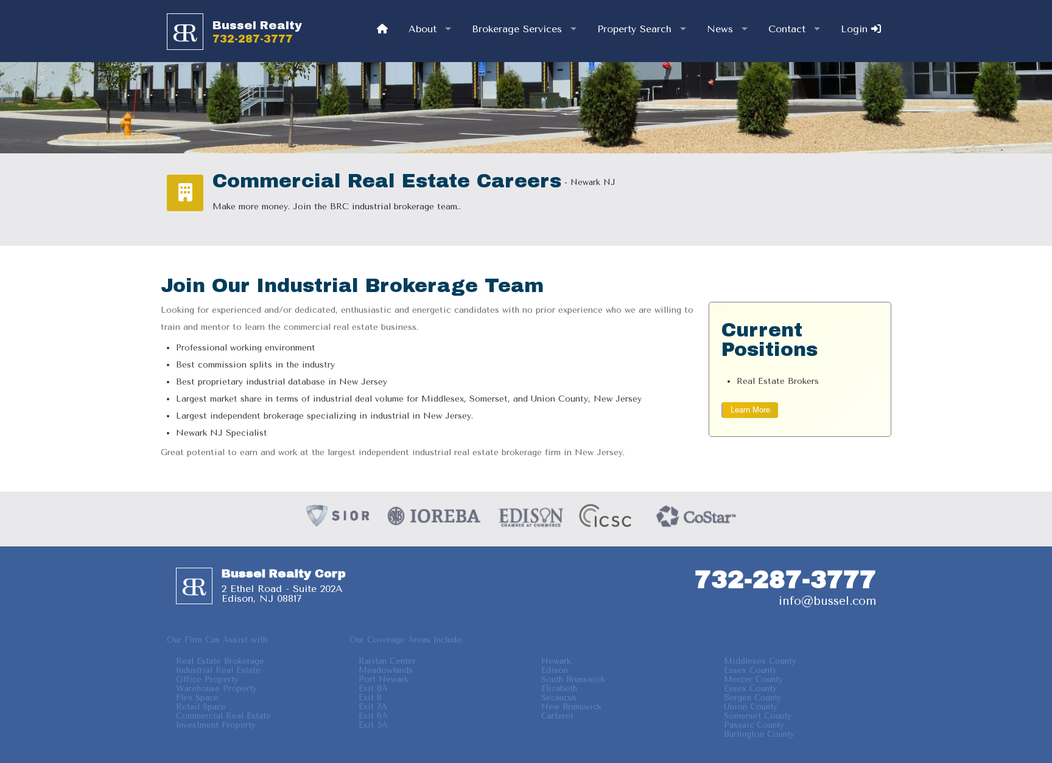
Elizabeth (559, 688)
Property (634, 29)
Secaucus (559, 697)
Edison (554, 670)
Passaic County (754, 725)
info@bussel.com (827, 601)
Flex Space (197, 697)
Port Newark (384, 679)
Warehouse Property (216, 688)
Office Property (207, 679)
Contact (786, 29)
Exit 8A (373, 688)
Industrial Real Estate (218, 670)
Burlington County (759, 734)
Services (517, 29)
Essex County (750, 670)
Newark (556, 661)
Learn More (750, 409)
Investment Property (216, 725)
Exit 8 (370, 697)
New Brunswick (571, 706)
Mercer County (753, 679)
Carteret (557, 715)
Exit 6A (373, 715)
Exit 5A (373, 725)
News (720, 29)
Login (856, 29)
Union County (750, 706)
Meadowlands (386, 670)
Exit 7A (373, 706)
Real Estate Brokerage (220, 661)
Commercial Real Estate (223, 715)
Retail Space (201, 706)
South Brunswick (573, 679)
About (423, 29)
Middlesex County (760, 661)
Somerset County (757, 715)
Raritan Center (387, 661)
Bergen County (753, 697)
